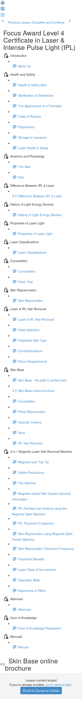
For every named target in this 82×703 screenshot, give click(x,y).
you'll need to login (59, 684)
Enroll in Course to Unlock (41, 690)
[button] (2, 4)
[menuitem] (2, 10)
